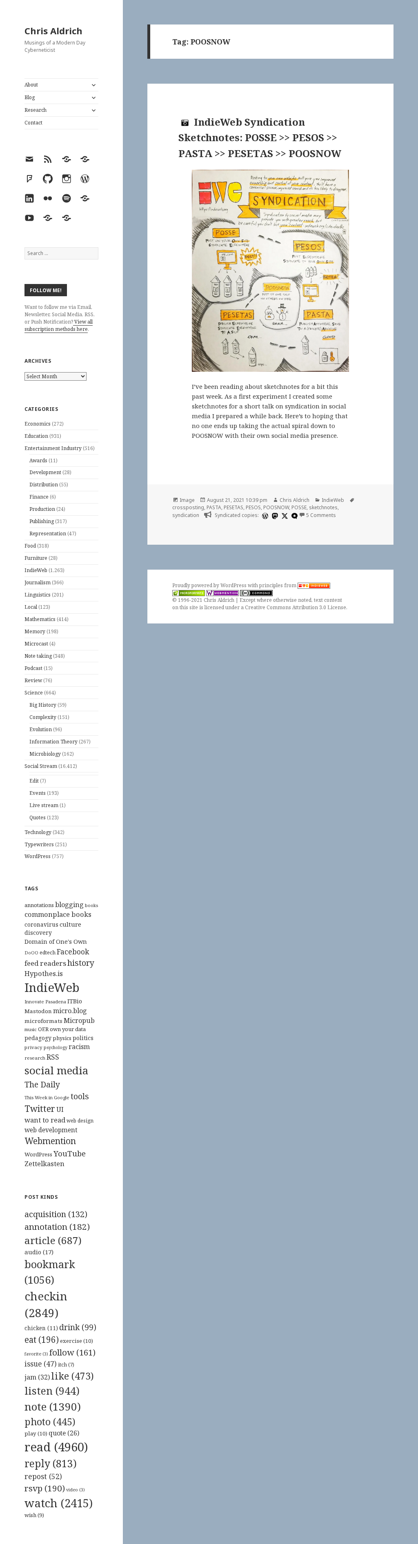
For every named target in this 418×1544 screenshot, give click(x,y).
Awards (38, 460)
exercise (76, 1340)
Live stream (43, 805)
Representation (47, 533)
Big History (42, 704)
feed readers (45, 963)
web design (80, 1120)
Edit (34, 780)
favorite (36, 1354)
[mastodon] (274, 515)
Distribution (43, 484)
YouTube (69, 1153)
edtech (48, 952)
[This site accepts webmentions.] (222, 593)
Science (33, 692)
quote (64, 1433)
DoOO (31, 953)
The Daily (42, 1084)
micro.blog (70, 1010)
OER (43, 1029)
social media (56, 1070)
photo (50, 1421)
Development (45, 472)
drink (77, 1327)
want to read (44, 1120)
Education (36, 436)
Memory (34, 631)
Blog (29, 97)
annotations (39, 905)
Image (187, 500)
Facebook (73, 951)
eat (41, 1339)
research (34, 1058)
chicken (41, 1328)
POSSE (299, 507)
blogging (69, 904)
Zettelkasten (44, 1163)
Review (33, 680)
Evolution (40, 729)
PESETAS (233, 507)
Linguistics (37, 594)
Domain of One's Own (55, 941)
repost (43, 1476)
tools (80, 1096)
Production (42, 509)
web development (51, 1130)
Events (37, 793)
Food (30, 545)
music (30, 1029)
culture (70, 924)
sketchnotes (323, 507)
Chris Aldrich (53, 30)
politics (83, 1038)
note (52, 1406)
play (35, 1433)
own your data (68, 1029)
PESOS (253, 507)
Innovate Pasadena (45, 1001)
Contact (33, 122)
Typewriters (39, 844)
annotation (57, 1226)
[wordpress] (264, 515)
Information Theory (53, 741)
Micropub (79, 1020)
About (31, 84)
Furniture (35, 558)
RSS (53, 1057)
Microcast (36, 643)
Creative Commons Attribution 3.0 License (295, 607)
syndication (185, 515)
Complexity (42, 717)
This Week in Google (46, 1097)
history (80, 962)
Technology (37, 832)
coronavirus (41, 924)
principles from (278, 585)
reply (50, 1463)
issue (40, 1364)
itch (66, 1364)
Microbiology (45, 753)
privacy (33, 1047)
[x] (284, 515)
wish (34, 1515)
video (75, 1490)
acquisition (55, 1214)
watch (58, 1503)
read (56, 1447)
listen (52, 1391)
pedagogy (37, 1038)
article (53, 1240)
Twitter (39, 1108)
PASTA (214, 507)
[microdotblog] (293, 515)
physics (62, 1038)
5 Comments (321, 515)
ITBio (74, 1001)
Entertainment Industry (53, 448)
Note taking (38, 655)
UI (60, 1109)
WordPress (37, 856)
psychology (55, 1047)
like (72, 1375)
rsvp (44, 1488)
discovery (38, 932)
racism (79, 1046)
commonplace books (57, 914)
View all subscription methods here (58, 325)
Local (30, 606)
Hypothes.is (43, 973)
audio (38, 1252)
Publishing (41, 521)
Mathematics (40, 619)
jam (37, 1377)
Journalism (37, 582)
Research (35, 109)
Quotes (37, 817)
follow (72, 1352)
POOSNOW (276, 507)
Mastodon (38, 1011)
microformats (43, 1021)
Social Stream (40, 766)
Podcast (33, 668)
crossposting (188, 507)
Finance (39, 496)
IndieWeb (35, 570)
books (91, 905)
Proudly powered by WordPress (210, 585)
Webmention (50, 1141)
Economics (37, 423)
